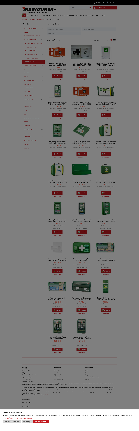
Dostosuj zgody (27, 421)
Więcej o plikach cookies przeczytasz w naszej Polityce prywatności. (18, 418)
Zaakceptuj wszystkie (41, 421)
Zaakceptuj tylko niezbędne (12, 421)
